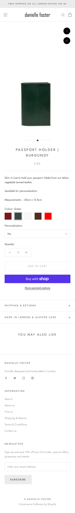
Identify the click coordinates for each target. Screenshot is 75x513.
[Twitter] (14, 378)
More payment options (37, 288)
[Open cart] (70, 15)
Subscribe (18, 479)
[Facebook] (6, 378)
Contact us (11, 431)
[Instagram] (23, 378)
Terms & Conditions (16, 424)
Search (8, 399)
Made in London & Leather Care (31, 317)
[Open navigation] (5, 14)
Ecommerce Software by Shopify (37, 504)
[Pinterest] (32, 378)
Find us (9, 412)
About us (10, 405)
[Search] (63, 14)
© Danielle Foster (37, 499)
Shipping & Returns (20, 305)
